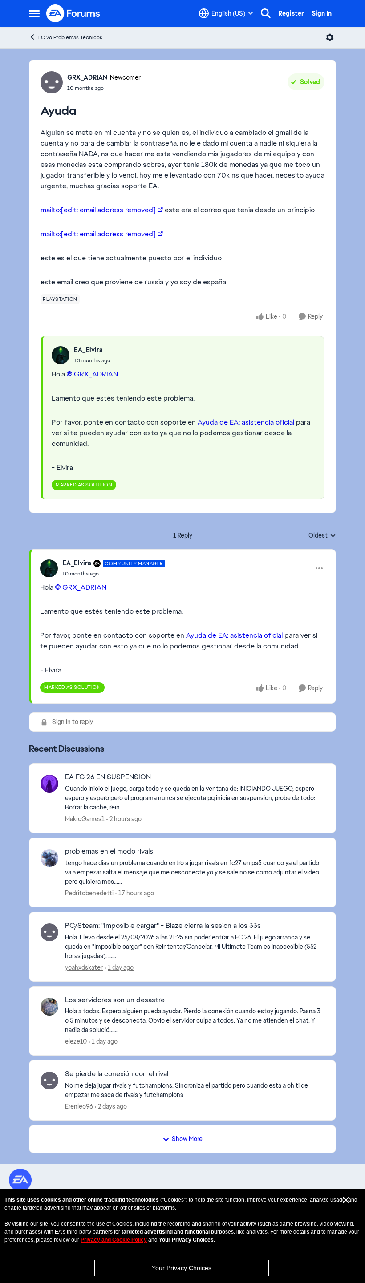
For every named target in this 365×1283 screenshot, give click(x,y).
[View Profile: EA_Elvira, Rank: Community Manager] (49, 568)
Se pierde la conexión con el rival (116, 1073)
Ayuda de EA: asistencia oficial (246, 422)
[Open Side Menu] (34, 13)
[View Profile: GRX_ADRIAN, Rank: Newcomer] (52, 82)
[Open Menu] (330, 37)
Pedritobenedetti (89, 893)
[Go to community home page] (73, 13)
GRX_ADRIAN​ (96, 374)
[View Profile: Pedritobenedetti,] (49, 858)
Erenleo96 (79, 1106)
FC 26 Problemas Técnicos (70, 37)
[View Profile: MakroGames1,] (49, 784)
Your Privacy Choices (181, 1267)
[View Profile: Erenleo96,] (49, 1080)
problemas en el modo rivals (109, 851)
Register (291, 13)
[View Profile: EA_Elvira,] (60, 355)
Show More (187, 1139)
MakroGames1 (85, 819)
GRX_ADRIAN (87, 77)
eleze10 (76, 1041)
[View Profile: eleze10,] (49, 1007)
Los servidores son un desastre (115, 1000)
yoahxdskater (84, 967)
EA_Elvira (88, 350)
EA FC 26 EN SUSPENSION (108, 777)
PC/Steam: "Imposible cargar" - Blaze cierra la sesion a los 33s (163, 925)
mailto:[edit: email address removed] (98, 210)
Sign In (322, 13)
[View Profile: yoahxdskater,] (49, 932)
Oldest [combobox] (322, 535)
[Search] (265, 13)
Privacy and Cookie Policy (114, 1240)
